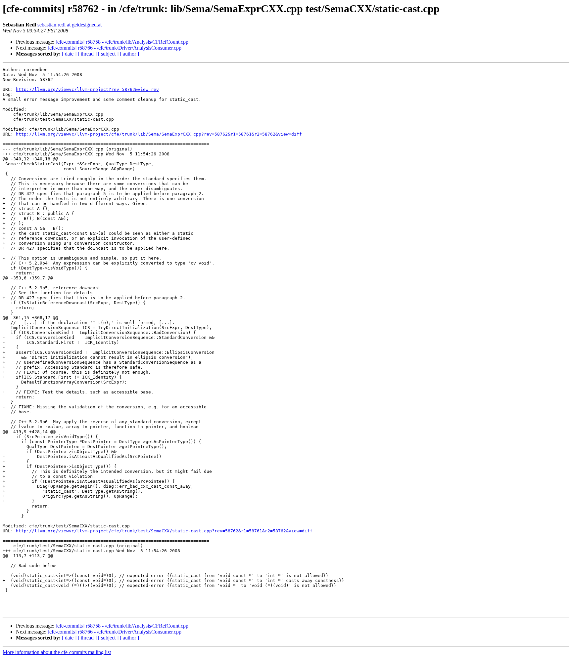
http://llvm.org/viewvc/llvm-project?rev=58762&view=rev (87, 89)
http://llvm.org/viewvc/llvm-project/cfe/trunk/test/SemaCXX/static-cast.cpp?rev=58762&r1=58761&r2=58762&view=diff (164, 530)
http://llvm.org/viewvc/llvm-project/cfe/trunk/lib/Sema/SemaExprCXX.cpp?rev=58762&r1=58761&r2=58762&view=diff (159, 134)
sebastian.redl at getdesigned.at (69, 24)
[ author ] (129, 54)
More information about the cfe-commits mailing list (57, 652)
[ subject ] (108, 54)
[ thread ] (87, 54)
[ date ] (69, 54)
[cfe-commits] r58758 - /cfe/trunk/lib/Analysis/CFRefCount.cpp (122, 42)
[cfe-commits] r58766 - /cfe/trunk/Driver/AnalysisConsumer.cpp (114, 48)
